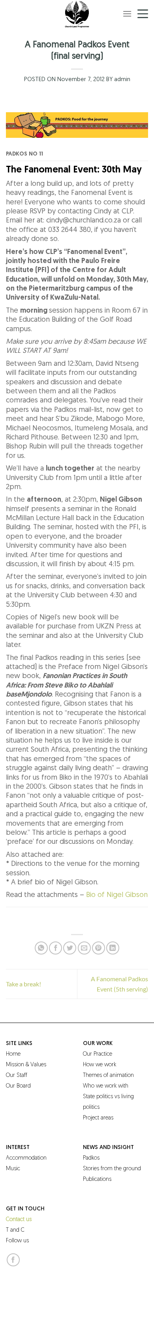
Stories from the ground (112, 1169)
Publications (97, 1179)
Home (13, 1054)
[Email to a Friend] (84, 947)
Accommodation (26, 1158)
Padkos (91, 1158)
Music (13, 1169)
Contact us (19, 1220)
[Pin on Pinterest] (98, 947)
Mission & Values (26, 1065)
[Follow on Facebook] (13, 1259)
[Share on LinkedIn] (112, 947)
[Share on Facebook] (55, 947)
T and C (15, 1230)
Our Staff (16, 1076)
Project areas (98, 1118)
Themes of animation (108, 1076)
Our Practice (97, 1054)
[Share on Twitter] (69, 947)
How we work (99, 1065)
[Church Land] (77, 14)
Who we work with (105, 1086)
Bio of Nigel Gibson (117, 895)
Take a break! (23, 984)
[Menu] (127, 13)
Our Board (18, 1086)
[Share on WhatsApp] (41, 947)
